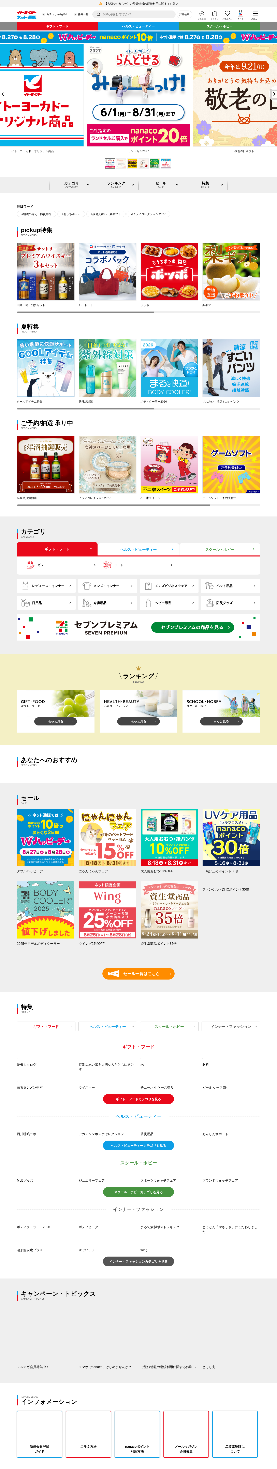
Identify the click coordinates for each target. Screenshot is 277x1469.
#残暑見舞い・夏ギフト (106, 214)
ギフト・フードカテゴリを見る (138, 1207)
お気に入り (227, 19)
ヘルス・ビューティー (138, 26)
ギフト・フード (57, 26)
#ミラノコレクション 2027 (148, 214)
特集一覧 (83, 14)
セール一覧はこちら (135, 973)
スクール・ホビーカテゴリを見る (138, 1300)
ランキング (116, 185)
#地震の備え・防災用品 (36, 214)
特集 (205, 185)
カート (240, 19)
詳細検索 (184, 14)
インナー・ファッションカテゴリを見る (138, 1370)
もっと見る (55, 721)
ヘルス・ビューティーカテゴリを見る (138, 1254)
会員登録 (202, 19)
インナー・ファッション (231, 1027)
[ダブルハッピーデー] (138, 37)
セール (160, 185)
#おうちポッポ (71, 214)
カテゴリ (71, 185)
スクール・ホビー (220, 26)
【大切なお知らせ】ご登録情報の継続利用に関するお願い (141, 3)
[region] (138, 278)
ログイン (214, 19)
